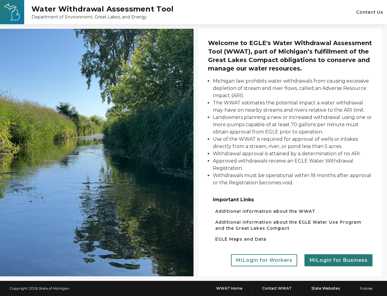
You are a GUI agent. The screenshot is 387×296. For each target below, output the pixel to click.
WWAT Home (229, 288)
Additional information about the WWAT (265, 211)
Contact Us (369, 12)
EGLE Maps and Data (240, 239)
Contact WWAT (277, 288)
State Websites (325, 288)
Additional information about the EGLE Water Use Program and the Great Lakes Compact (288, 225)
